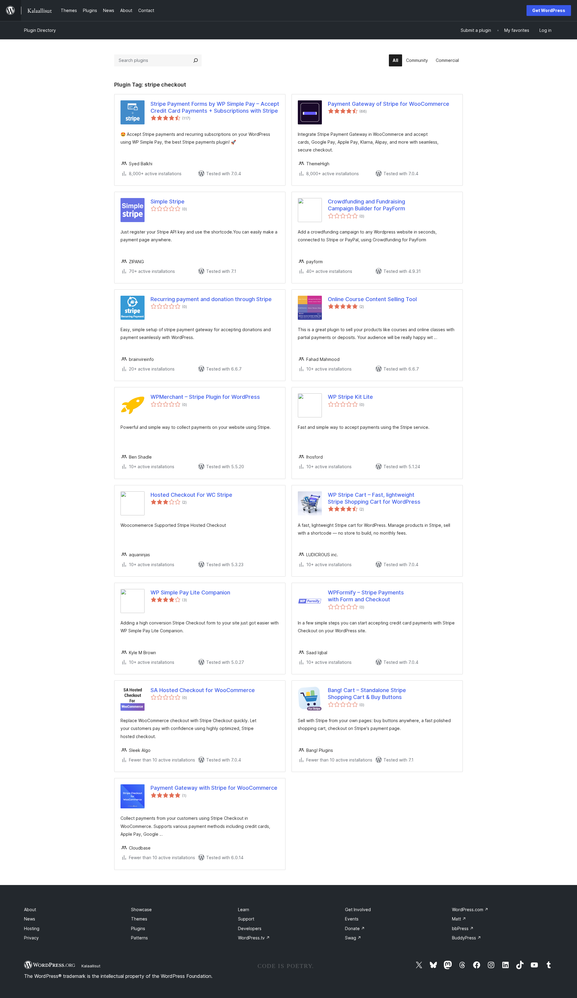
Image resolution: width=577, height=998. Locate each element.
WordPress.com (470, 909)
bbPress (463, 928)
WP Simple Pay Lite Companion (190, 592)
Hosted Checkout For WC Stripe (191, 495)
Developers (249, 928)
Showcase (141, 909)
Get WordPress (548, 10)
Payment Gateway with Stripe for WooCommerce (214, 788)
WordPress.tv (254, 937)
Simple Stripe (168, 201)
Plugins (138, 928)
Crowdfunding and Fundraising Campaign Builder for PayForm (366, 205)
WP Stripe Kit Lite (350, 397)
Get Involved (358, 909)
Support (246, 918)
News (29, 918)
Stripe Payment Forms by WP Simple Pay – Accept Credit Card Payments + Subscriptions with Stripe (215, 107)
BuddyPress (466, 937)
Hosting (31, 928)
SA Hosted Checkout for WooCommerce (203, 690)
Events (352, 918)
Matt (459, 918)
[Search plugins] (196, 60)
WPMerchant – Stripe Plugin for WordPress (205, 397)
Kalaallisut (90, 965)
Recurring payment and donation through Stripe (211, 299)
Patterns (139, 937)
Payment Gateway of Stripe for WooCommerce (388, 104)
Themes (139, 918)
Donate (355, 928)
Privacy (31, 937)
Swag (353, 937)
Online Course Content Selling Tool (372, 299)
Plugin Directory (40, 30)
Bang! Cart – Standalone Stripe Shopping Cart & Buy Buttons (367, 693)
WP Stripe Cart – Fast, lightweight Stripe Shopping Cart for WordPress (374, 498)
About (30, 909)
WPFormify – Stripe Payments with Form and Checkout (366, 596)
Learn (243, 909)
